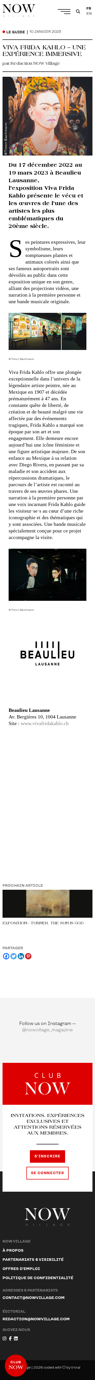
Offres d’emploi (21, 1269)
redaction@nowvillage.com (36, 1319)
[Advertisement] (47, 790)
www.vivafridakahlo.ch (45, 723)
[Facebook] (6, 956)
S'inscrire (47, 1156)
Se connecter (47, 1173)
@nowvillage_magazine (47, 1030)
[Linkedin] (21, 956)
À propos (13, 1250)
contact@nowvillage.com (34, 1298)
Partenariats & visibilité (33, 1260)
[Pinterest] (28, 956)
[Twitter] (13, 956)
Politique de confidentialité (38, 1278)
